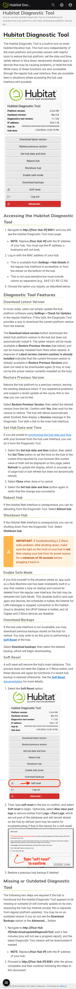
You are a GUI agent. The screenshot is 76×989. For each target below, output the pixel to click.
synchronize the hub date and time (49, 435)
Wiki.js (63, 986)
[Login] (70, 5)
